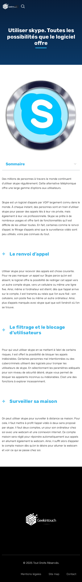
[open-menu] (16, 6)
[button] (25, 6)
